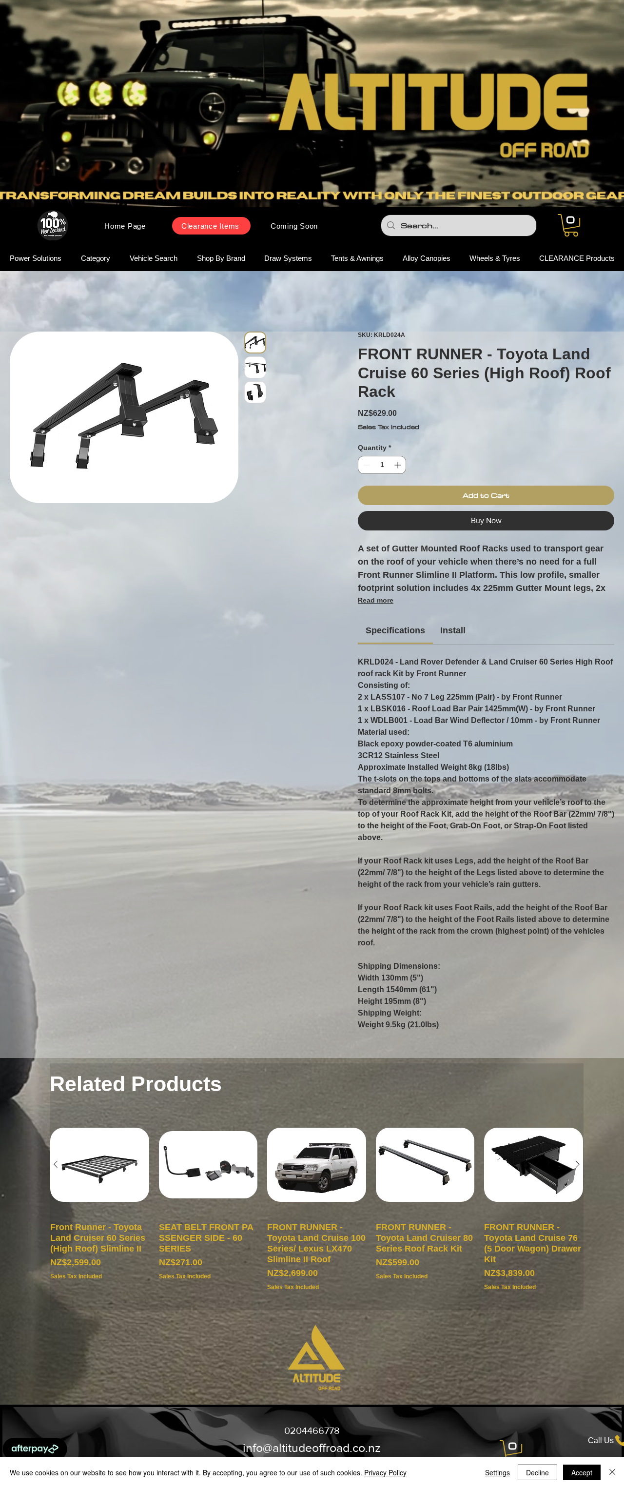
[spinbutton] (381, 464)
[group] (317, 1208)
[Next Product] (578, 1164)
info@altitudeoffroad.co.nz (312, 1447)
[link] (395, 630)
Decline (537, 1472)
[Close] (612, 1472)
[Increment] (398, 464)
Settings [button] (497, 1472)
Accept (581, 1472)
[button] (571, 225)
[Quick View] (99, 1164)
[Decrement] (365, 464)
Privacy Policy (385, 1472)
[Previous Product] (55, 1164)
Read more (375, 600)
